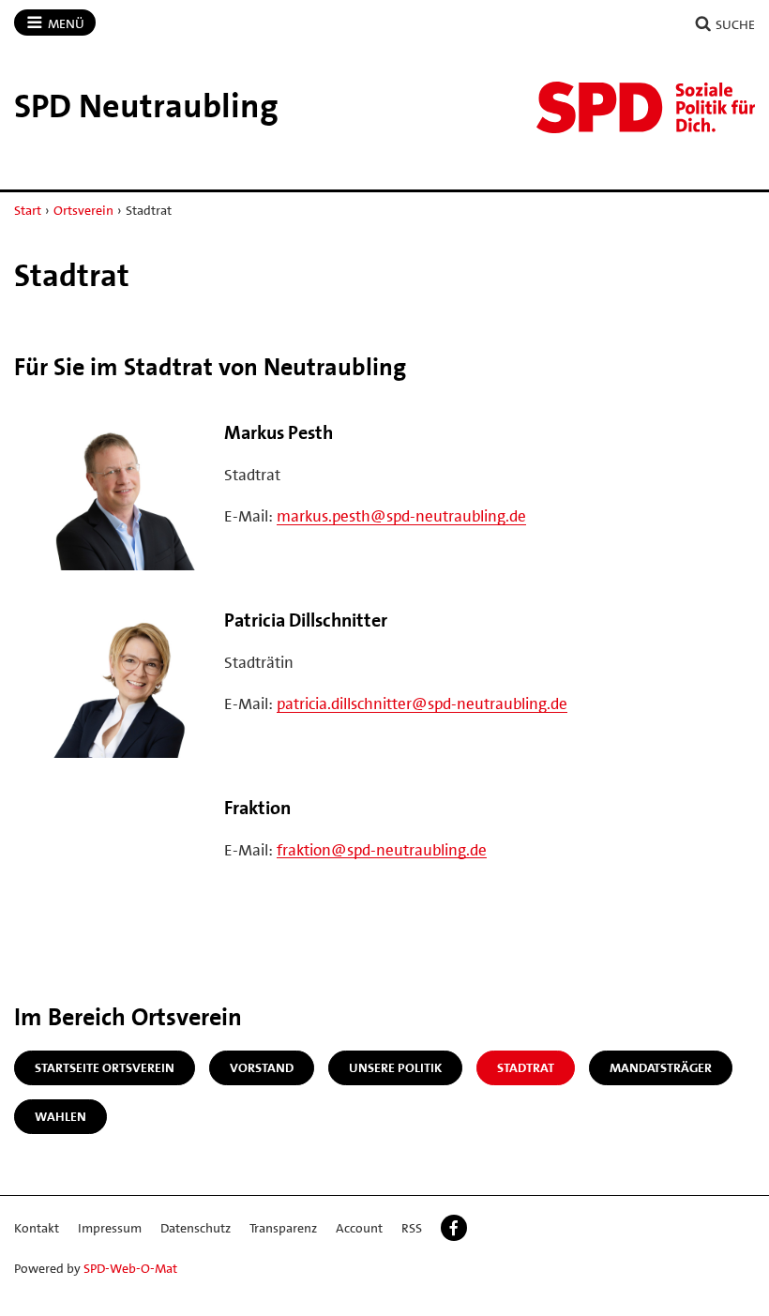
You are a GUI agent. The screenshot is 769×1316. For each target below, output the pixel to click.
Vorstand (262, 1067)
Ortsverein (83, 210)
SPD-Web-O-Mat (130, 1268)
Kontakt (36, 1227)
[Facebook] (454, 1228)
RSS (411, 1227)
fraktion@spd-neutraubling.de (382, 850)
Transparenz (283, 1227)
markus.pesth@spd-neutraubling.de (401, 516)
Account (359, 1227)
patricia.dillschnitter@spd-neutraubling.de (422, 703)
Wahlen (60, 1116)
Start (27, 210)
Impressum (110, 1227)
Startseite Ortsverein (104, 1067)
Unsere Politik (395, 1067)
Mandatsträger (661, 1067)
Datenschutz (195, 1227)
